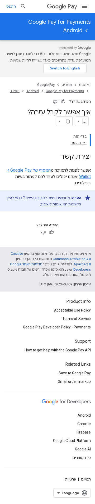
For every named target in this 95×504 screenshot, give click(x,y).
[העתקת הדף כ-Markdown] (68, 121)
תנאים (86, 479)
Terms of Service (76, 319)
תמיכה (15, 91)
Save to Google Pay (75, 373)
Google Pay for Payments (59, 22)
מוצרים (66, 85)
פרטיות (70, 479)
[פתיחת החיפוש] (23, 6)
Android (72, 30)
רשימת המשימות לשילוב (59, 204)
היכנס (11, 6)
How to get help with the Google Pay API (58, 350)
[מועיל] (63, 102)
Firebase (84, 432)
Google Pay (46, 85)
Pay (72, 6)
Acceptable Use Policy (72, 310)
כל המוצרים (81, 457)
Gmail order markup (74, 381)
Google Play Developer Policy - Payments (57, 327)
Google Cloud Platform (72, 441)
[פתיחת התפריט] (84, 6)
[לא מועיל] (55, 102)
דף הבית (85, 85)
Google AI (83, 449)
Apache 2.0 (82, 264)
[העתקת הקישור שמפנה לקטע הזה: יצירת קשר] (55, 157)
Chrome (84, 424)
